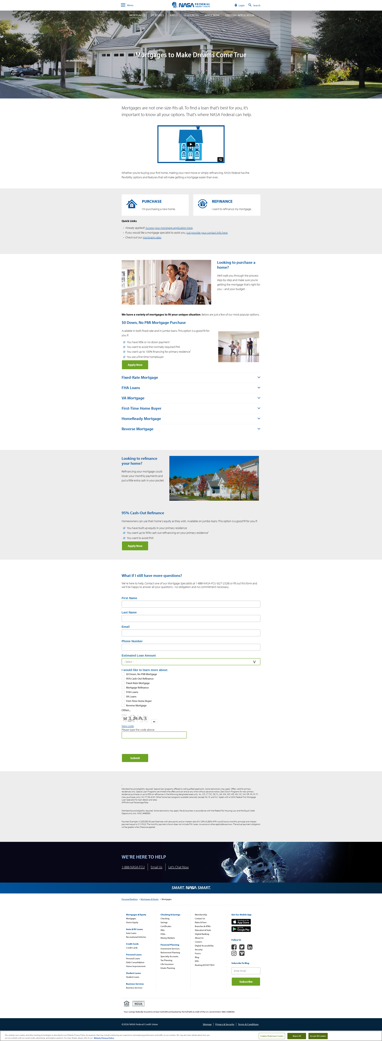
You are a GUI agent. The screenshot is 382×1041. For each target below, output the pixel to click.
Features (157, 15)
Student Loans (132, 977)
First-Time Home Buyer (139, 701)
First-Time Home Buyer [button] (141, 408)
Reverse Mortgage (136, 705)
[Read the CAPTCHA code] (154, 721)
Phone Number (132, 641)
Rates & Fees (201, 922)
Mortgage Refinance (137, 687)
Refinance (226, 205)
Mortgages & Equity (150, 899)
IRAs (163, 930)
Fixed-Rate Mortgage (138, 683)
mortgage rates (152, 237)
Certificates (166, 926)
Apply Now (212, 15)
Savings (164, 922)
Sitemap (207, 1024)
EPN (197, 961)
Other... (126, 710)
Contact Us (200, 918)
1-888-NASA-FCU (133, 867)
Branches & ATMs (203, 926)
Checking (165, 918)
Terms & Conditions (248, 1024)
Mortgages (137, 15)
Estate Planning (168, 968)
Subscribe (246, 981)
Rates (174, 15)
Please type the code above (138, 729)
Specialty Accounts (169, 956)
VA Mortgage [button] (133, 397)
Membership (201, 914)
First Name (129, 598)
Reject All (297, 1036)
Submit (135, 758)
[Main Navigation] (123, 5)
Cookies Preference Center (271, 1036)
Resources (191, 15)
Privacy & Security (224, 1024)
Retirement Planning (170, 952)
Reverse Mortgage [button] (137, 428)
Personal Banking (130, 899)
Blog (197, 957)
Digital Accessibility (204, 945)
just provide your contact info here (207, 232)
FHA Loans (132, 692)
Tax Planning (166, 960)
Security (198, 949)
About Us (199, 937)
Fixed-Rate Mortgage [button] (140, 377)
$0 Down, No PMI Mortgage (141, 674)
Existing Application (239, 15)
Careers (198, 941)
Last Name (129, 612)
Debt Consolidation (135, 962)
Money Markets (168, 937)
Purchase (155, 205)
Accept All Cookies (318, 1036)
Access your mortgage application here (169, 228)
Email (126, 626)
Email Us (156, 867)
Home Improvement (135, 966)
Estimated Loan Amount (139, 655)
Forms (198, 953)
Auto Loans (131, 933)
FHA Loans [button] (131, 387)
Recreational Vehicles (136, 937)
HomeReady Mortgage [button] (141, 418)
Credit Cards (132, 947)
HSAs (163, 934)
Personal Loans (133, 958)
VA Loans (131, 696)
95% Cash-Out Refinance (140, 678)
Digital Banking (202, 934)
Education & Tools (203, 930)
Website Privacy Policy (104, 1038)
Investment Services (170, 948)
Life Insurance (167, 964)
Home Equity (132, 922)
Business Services (134, 987)
